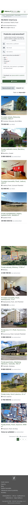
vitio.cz (14, 496)
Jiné (5, 63)
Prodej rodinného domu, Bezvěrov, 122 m (13, 150)
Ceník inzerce (5, 482)
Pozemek (6, 61)
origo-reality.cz (18, 498)
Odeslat (14, 81)
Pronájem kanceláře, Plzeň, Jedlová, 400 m (13, 182)
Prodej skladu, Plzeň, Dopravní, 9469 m (13, 425)
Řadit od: (19, 92)
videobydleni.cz (6, 496)
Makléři (20, 88)
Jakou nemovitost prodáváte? (10, 55)
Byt (5, 57)
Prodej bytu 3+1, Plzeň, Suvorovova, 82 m (13, 330)
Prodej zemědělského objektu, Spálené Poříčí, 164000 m (11, 214)
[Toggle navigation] (25, 11)
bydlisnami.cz (21, 496)
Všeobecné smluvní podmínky (9, 490)
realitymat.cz (9, 498)
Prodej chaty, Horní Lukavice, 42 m (13, 394)
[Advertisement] (14, 4)
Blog (2, 486)
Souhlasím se (13, 76)
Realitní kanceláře (10, 15)
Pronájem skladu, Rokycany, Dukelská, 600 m (10, 118)
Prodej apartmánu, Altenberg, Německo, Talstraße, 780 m (11, 363)
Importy (3, 484)
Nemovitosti (8, 88)
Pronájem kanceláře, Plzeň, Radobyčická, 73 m (10, 298)
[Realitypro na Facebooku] (14, 478)
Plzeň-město (17, 15)
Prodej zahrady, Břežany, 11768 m (13, 267)
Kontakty (3, 492)
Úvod (3, 15)
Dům (5, 59)
